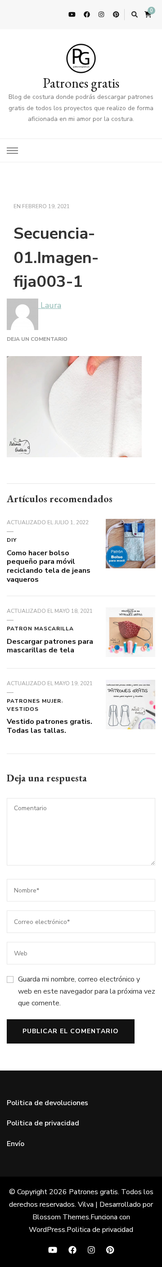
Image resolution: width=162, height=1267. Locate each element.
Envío (15, 1144)
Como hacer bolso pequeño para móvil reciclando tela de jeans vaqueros (48, 566)
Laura (49, 305)
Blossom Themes (60, 1217)
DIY (12, 540)
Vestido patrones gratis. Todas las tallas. (49, 726)
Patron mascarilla (40, 628)
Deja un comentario (37, 339)
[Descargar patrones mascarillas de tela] (130, 614)
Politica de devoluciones (47, 1103)
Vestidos (23, 709)
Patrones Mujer (34, 701)
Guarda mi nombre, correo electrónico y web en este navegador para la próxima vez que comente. (86, 991)
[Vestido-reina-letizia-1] (130, 686)
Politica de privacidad (43, 1123)
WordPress (47, 1230)
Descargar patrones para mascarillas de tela (50, 646)
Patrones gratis (81, 83)
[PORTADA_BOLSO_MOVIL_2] (130, 525)
